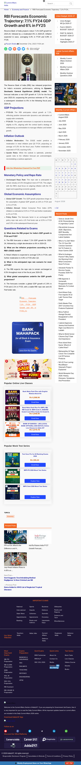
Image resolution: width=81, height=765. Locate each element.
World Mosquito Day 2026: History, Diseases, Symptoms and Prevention (66, 377)
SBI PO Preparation (8, 660)
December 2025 (65, 147)
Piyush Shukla (11, 44)
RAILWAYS (23, 666)
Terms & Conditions (54, 756)
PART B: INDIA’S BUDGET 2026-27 (67, 34)
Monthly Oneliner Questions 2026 (66, 74)
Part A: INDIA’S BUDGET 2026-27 (67, 28)
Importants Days (45, 621)
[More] (44, 1)
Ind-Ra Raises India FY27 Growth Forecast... (38, 547)
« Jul (56, 208)
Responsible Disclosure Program (14, 756)
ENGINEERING (24, 677)
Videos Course (70, 662)
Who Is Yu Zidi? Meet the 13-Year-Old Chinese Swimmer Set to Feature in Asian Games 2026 (66, 245)
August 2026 (64, 116)
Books (67, 669)
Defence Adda (45, 640)
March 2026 (63, 136)
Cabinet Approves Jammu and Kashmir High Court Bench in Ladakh (66, 326)
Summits (45, 613)
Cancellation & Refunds (36, 756)
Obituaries (58, 606)
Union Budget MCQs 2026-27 (66, 22)
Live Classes (69, 659)
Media (52, 662)
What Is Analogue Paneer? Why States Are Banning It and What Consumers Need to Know (66, 259)
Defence (45, 610)
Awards (32, 610)
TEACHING (23, 670)
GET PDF (69, 763)
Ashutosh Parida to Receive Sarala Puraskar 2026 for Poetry (66, 271)
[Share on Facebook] (19, 48)
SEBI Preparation (8, 671)
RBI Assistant (8, 687)
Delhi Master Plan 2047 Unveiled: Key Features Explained (66, 305)
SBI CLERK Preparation (8, 666)
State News (21, 613)
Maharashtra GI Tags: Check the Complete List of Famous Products (66, 354)
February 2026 (64, 139)
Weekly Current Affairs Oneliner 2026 (66, 61)
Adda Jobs (33, 633)
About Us (53, 655)
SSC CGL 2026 (39, 662)
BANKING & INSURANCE (23, 658)
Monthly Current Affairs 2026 (66, 68)
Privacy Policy (68, 756)
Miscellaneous (59, 621)
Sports (31, 606)
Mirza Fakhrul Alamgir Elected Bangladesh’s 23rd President (66, 315)
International (21, 610)
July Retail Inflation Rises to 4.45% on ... (14, 568)
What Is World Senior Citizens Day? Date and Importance (66, 336)
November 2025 (65, 151)
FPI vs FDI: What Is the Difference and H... (12, 547)
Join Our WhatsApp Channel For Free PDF (23, 168)
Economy (10, 516)
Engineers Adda (58, 634)
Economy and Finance (20, 10)
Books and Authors (33, 621)
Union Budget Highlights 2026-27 (67, 41)
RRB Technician (40, 655)
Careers (54, 667)
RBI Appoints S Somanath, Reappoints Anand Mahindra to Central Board (66, 284)
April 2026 (62, 132)
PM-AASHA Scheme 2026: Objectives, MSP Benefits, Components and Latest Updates (66, 232)
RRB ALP (37, 659)
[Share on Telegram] (10, 48)
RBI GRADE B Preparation (9, 691)
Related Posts (10, 526)
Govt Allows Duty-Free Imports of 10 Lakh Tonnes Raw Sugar (65, 296)
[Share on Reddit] (14, 48)
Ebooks (67, 666)
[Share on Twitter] (23, 48)
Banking (19, 620)
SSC (20, 663)
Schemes (32, 613)
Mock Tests (69, 655)
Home (6, 10)
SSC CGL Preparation (8, 682)
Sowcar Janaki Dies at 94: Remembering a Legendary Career (66, 221)
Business (45, 606)
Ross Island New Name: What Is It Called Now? (65, 345)
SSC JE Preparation (8, 677)
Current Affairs (44, 634)
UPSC (21, 680)
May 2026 (62, 128)
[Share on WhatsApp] (5, 48)
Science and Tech (58, 616)
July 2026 (62, 121)
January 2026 (64, 143)
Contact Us (53, 659)
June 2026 (62, 125)
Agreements (33, 617)
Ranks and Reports (58, 611)
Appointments (21, 617)
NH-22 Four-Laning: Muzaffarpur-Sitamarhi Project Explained (66, 366)
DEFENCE (23, 673)
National (19, 606)
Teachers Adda (20, 634)
